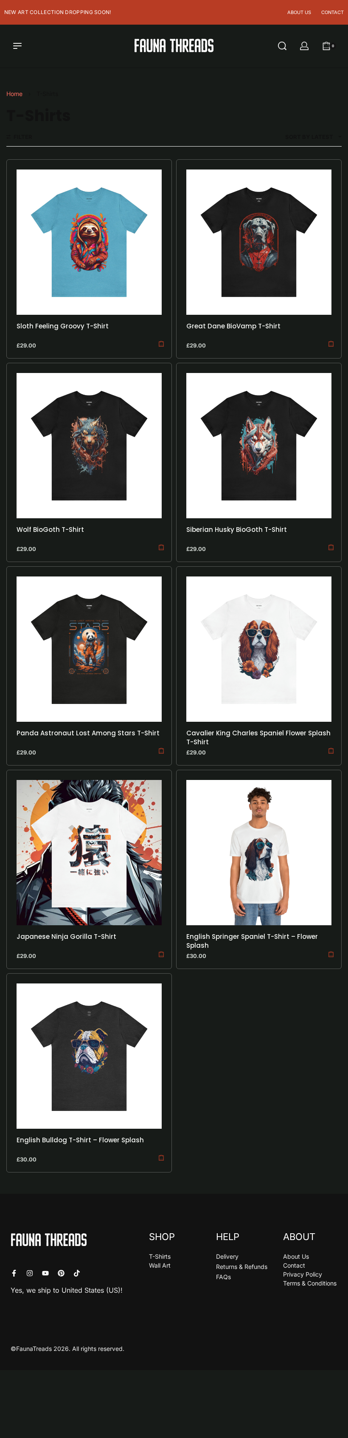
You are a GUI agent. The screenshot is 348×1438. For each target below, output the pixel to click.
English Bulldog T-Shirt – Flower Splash (80, 1140)
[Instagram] (29, 1273)
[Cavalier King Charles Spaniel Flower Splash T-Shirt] (258, 649)
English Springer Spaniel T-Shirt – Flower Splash (252, 941)
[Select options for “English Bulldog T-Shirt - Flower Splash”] (161, 1157)
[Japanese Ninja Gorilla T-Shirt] (89, 852)
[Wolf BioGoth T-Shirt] (89, 445)
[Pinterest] (61, 1273)
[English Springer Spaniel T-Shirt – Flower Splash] (258, 852)
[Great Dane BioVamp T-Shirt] (258, 242)
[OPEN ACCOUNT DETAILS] (304, 46)
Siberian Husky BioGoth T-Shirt (236, 529)
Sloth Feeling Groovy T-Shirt (63, 326)
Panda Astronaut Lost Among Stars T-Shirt (88, 733)
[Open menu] (17, 45)
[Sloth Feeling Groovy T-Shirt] (89, 242)
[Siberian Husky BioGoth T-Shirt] (258, 445)
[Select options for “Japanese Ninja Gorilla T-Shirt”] (161, 954)
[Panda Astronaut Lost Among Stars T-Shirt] (89, 649)
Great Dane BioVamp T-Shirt (233, 326)
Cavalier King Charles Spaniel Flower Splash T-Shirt (258, 737)
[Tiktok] (76, 1273)
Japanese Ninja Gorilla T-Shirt (66, 936)
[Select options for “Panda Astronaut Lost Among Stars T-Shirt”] (161, 750)
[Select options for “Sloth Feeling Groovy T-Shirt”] (161, 343)
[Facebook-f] (14, 1273)
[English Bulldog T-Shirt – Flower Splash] (89, 1056)
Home (14, 93)
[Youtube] (45, 1273)
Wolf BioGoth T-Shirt (50, 529)
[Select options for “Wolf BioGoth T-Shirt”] (161, 547)
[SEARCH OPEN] (282, 46)
